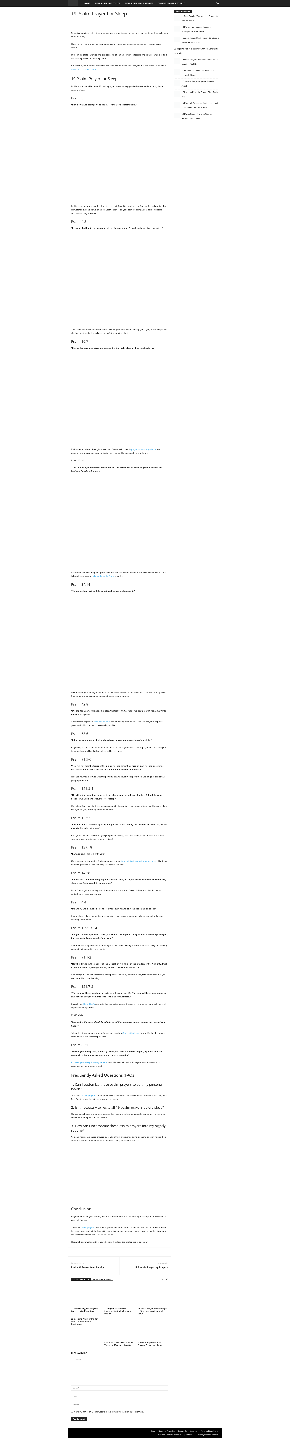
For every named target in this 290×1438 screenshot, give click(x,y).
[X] (99, 24)
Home (87, 3)
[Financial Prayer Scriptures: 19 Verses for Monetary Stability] (119, 1329)
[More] (134, 24)
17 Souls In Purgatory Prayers (151, 1267)
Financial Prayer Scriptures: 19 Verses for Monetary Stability (118, 1343)
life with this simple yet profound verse (139, 861)
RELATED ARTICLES (81, 1279)
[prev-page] (162, 1279)
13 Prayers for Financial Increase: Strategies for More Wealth (117, 1311)
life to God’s (89, 1004)
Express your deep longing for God (89, 1062)
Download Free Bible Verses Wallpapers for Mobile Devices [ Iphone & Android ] (188, 1434)
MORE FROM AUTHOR (102, 1279)
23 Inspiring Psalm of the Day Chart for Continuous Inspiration (84, 1321)
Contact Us (182, 1431)
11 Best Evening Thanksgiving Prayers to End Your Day (84, 1309)
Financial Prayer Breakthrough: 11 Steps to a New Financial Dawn (152, 1311)
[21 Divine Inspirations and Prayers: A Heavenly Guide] (153, 1329)
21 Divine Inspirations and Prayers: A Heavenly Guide (150, 1343)
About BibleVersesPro (166, 1431)
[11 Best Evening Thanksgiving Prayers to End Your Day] (86, 1295)
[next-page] (166, 1279)
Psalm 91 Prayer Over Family (87, 1267)
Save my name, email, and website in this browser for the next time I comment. (109, 1412)
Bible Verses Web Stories (139, 3)
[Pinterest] (106, 24)
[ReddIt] (120, 24)
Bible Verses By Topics (107, 3)
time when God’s (102, 721)
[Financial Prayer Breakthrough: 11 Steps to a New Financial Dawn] (153, 1295)
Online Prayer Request (171, 3)
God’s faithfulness (130, 1033)
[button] (217, 3)
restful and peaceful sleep (83, 69)
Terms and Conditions (209, 1431)
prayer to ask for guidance (143, 449)
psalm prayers (88, 1095)
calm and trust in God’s (103, 576)
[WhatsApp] (113, 24)
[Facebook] (92, 24)
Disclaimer (194, 1431)
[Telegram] (127, 24)
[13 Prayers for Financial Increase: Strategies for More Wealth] (119, 1295)
